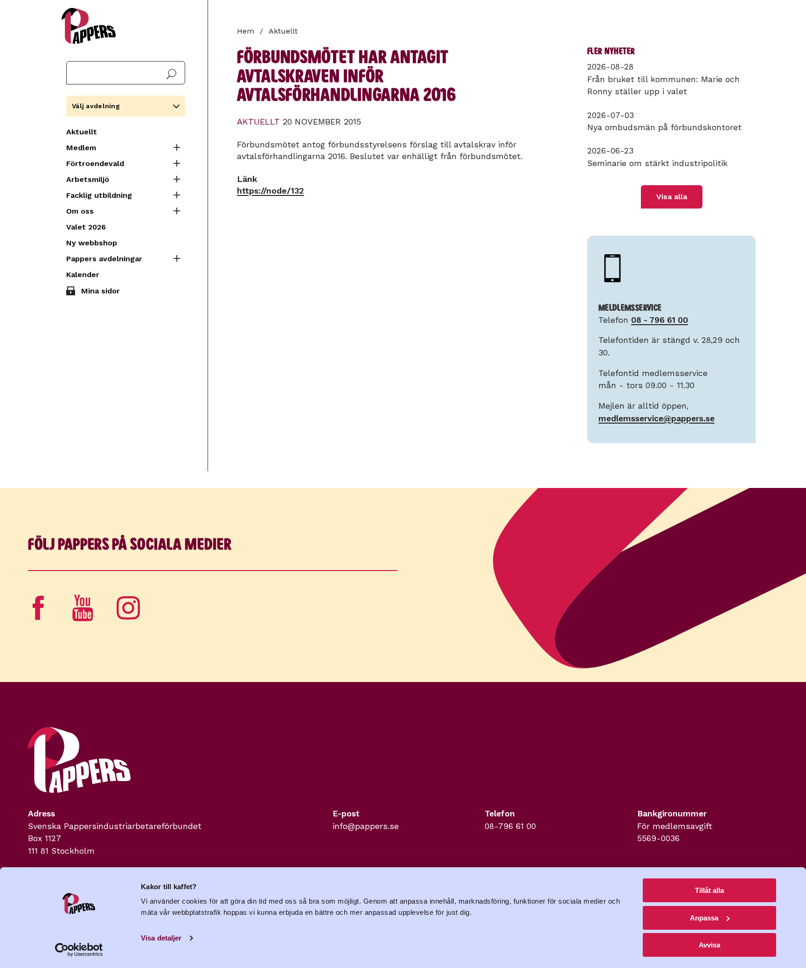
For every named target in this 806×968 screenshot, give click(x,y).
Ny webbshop (91, 242)
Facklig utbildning (99, 195)
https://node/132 (270, 190)
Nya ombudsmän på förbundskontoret (664, 127)
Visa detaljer (161, 938)
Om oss (80, 211)
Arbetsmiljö (87, 179)
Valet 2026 (86, 227)
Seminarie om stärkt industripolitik (657, 163)
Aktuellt (81, 131)
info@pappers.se (366, 826)
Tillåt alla (709, 890)
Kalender (82, 274)
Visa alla (671, 196)
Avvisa (709, 945)
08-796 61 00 (510, 826)
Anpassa (704, 918)
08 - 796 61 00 (659, 320)
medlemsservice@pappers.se (656, 418)
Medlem (81, 147)
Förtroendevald (95, 163)
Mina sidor (100, 290)
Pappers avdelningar (104, 258)
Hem (245, 31)
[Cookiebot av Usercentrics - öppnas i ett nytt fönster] (79, 950)
